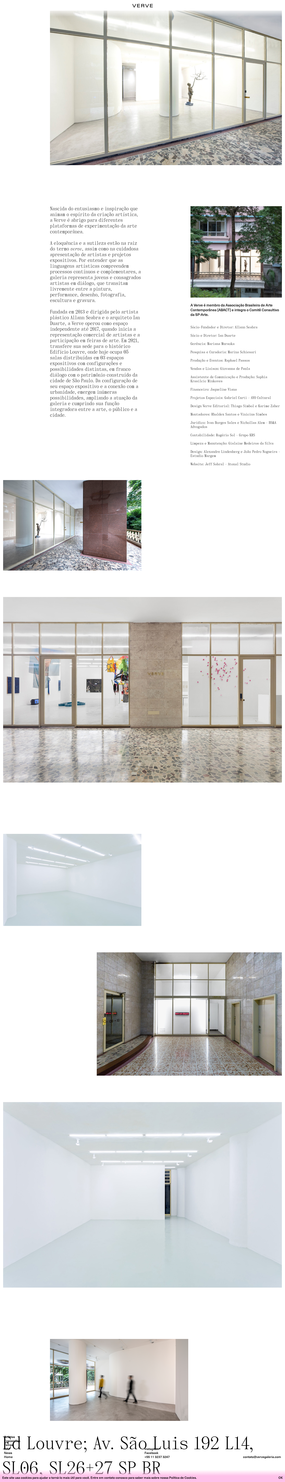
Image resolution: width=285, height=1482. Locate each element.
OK (280, 1477)
